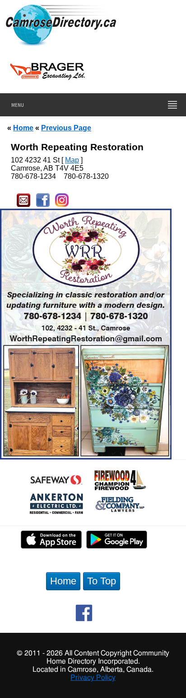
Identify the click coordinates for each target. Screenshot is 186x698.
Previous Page (66, 128)
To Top (101, 581)
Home (23, 128)
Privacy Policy (93, 677)
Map (72, 160)
